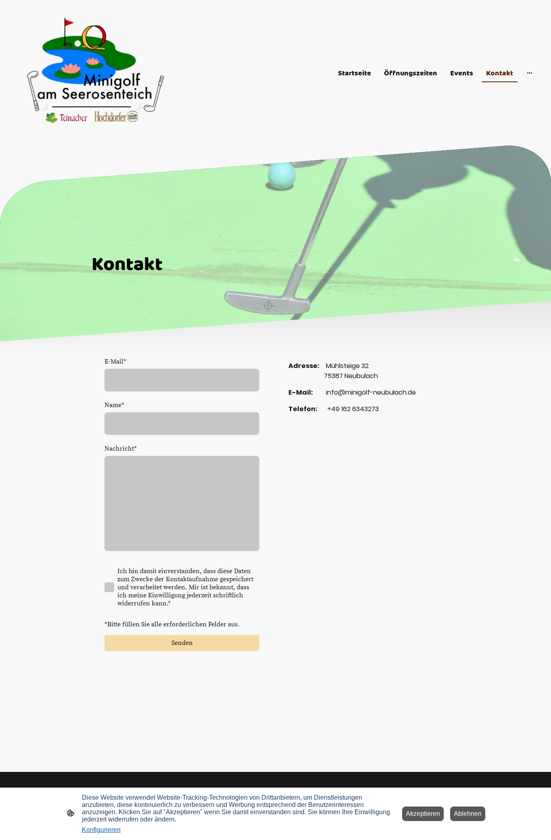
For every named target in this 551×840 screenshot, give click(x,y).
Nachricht (120, 449)
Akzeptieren (423, 813)
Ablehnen (468, 813)
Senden (182, 643)
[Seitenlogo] (96, 73)
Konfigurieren (101, 829)
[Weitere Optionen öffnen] (529, 72)
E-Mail (115, 362)
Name (114, 405)
